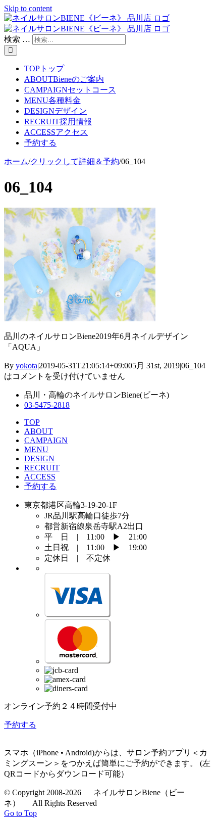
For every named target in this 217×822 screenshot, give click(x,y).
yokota (26, 365)
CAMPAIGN (46, 440)
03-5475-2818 (47, 405)
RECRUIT (42, 467)
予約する (40, 486)
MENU (36, 449)
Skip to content (28, 8)
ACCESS (40, 476)
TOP (32, 422)
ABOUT (38, 431)
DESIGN (39, 458)
